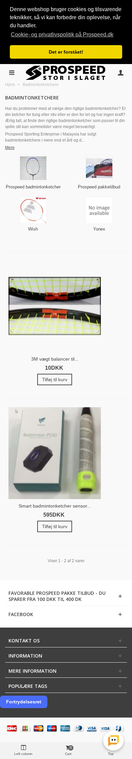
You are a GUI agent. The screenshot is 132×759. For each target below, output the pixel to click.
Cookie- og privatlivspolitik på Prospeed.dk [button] (62, 34)
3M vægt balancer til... (55, 359)
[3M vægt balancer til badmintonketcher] (54, 306)
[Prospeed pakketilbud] (99, 168)
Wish (33, 229)
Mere (10, 147)
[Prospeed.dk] (66, 73)
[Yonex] (99, 210)
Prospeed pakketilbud (99, 186)
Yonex (99, 229)
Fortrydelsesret (23, 701)
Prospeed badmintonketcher (33, 186)
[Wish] (33, 210)
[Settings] (120, 72)
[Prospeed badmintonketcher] (33, 168)
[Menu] (11, 72)
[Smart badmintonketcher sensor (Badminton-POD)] (54, 453)
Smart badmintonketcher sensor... (55, 506)
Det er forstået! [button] (66, 52)
